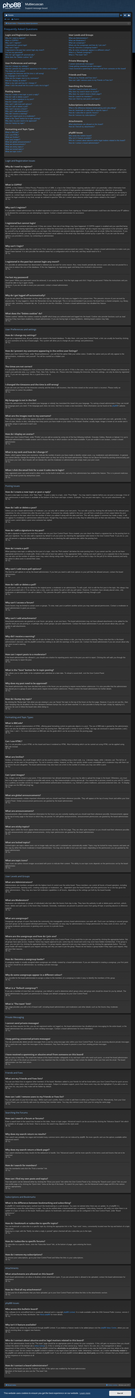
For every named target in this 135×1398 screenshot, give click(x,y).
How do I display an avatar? (15, 81)
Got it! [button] (120, 1393)
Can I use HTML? (12, 135)
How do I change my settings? (16, 66)
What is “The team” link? (78, 55)
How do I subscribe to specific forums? (83, 113)
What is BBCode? (12, 132)
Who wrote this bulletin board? (80, 136)
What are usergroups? (77, 43)
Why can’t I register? (13, 43)
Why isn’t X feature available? (80, 138)
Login (8, 19)
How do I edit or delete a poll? (16, 106)
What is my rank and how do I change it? (21, 83)
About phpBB (45, 1315)
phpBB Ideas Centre (108, 1328)
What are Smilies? (12, 137)
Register (16, 19)
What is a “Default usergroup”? (80, 52)
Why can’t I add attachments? (16, 111)
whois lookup (40, 1346)
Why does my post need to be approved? (21, 121)
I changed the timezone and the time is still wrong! (24, 73)
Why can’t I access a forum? (16, 109)
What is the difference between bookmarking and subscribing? (92, 108)
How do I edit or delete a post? (17, 97)
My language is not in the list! (16, 76)
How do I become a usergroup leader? (83, 48)
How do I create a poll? (14, 102)
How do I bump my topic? (15, 123)
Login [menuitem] (125, 15)
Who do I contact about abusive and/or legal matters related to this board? (97, 140)
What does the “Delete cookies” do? (19, 57)
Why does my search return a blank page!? (85, 94)
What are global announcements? (18, 142)
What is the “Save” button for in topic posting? (22, 118)
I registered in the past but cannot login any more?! (24, 50)
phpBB (114, 406)
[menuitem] (121, 15)
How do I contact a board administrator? (84, 143)
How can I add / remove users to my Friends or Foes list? (91, 80)
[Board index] (14, 6)
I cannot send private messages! (81, 64)
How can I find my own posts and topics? (84, 99)
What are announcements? (15, 144)
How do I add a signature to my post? (19, 99)
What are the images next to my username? (22, 78)
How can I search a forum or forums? (83, 89)
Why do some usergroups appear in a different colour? (89, 50)
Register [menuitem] (129, 15)
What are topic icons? (13, 151)
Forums (10, 15)
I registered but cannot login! (16, 45)
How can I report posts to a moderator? (20, 116)
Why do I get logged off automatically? (20, 55)
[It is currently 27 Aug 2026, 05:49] (128, 23)
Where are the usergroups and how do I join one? (87, 45)
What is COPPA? (11, 40)
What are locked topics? (14, 149)
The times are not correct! (15, 71)
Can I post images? (12, 140)
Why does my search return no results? (84, 92)
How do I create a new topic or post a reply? (22, 95)
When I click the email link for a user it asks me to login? (27, 85)
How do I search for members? (80, 96)
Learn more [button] (85, 1393)
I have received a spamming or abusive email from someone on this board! (97, 69)
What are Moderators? (77, 40)
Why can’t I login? (12, 48)
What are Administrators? (78, 38)
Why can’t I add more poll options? (18, 104)
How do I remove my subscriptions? (82, 115)
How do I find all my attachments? (82, 127)
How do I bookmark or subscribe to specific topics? (88, 110)
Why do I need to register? (15, 38)
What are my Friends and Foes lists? (83, 78)
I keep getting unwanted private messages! (85, 66)
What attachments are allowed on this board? (86, 124)
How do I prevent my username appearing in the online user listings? (31, 69)
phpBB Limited (69, 1312)
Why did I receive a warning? (16, 114)
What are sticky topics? (14, 147)
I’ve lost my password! (14, 52)
